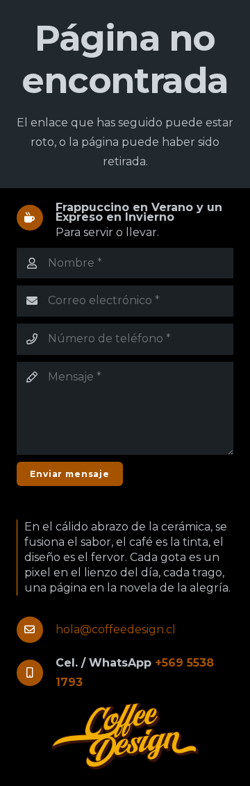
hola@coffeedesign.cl (116, 629)
